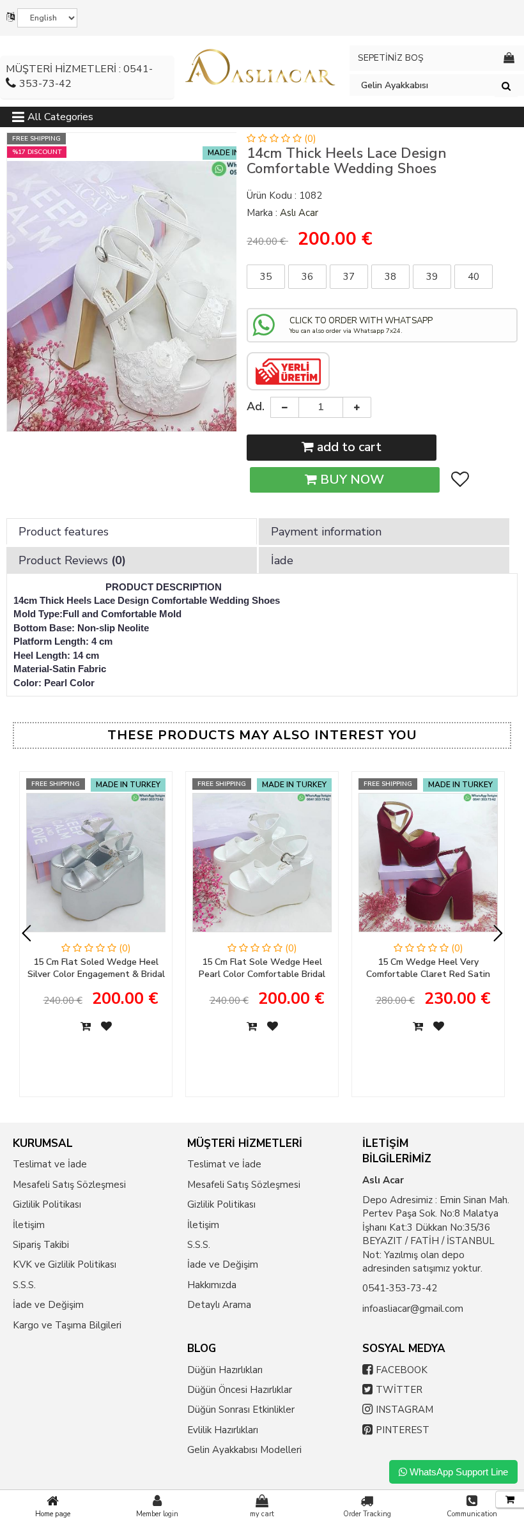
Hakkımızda (211, 1285)
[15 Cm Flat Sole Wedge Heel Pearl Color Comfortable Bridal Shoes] (262, 867)
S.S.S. (24, 1285)
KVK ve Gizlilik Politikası (64, 1264)
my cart (262, 1514)
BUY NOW (350, 479)
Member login (157, 1514)
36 (307, 276)
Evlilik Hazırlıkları (222, 1430)
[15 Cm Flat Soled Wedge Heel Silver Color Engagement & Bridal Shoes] (96, 867)
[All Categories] (18, 119)
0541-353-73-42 (399, 1288)
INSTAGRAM (404, 1409)
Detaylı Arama (219, 1304)
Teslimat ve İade (50, 1164)
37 (349, 276)
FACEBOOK (402, 1370)
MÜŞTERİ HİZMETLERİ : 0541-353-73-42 (79, 76)
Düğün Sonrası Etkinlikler (241, 1409)
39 (432, 276)
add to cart (347, 447)
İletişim (29, 1224)
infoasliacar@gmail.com (412, 1308)
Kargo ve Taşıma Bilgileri (67, 1325)
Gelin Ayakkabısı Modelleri (244, 1449)
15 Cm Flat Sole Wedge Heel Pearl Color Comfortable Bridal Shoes (262, 968)
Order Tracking (367, 1514)
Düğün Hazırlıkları (225, 1370)
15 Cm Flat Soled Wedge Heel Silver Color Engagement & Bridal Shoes (96, 968)
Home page (52, 1514)
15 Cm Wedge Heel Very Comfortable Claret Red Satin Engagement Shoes (428, 968)
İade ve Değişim (48, 1304)
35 (266, 276)
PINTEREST (402, 1430)
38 (390, 276)
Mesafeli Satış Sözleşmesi (69, 1184)
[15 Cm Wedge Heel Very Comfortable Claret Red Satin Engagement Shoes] (428, 867)
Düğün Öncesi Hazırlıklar (239, 1389)
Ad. (256, 406)
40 (473, 276)
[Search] (506, 85)
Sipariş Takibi (41, 1244)
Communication (472, 1514)
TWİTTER (399, 1389)
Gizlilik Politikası (47, 1204)
